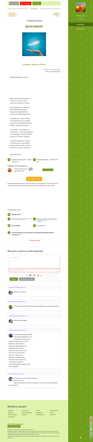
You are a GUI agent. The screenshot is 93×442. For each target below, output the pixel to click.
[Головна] (91, 418)
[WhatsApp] (91, 429)
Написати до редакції (14, 426)
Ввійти (37, 3)
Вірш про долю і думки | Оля (19, 219)
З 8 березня (11, 416)
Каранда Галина (81, 15)
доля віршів (17, 77)
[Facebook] (91, 432)
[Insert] (30, 275)
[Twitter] (91, 434)
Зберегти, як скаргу (27, 279)
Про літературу (41, 225)
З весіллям (25, 410)
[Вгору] (91, 437)
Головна (15, 3)
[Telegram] (91, 427)
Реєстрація (27, 3)
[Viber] (91, 424)
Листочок (10, 412)
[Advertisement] (34, 87)
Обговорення (80, 29)
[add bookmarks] (91, 420)
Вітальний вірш (16, 225)
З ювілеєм (53, 414)
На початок (80, 24)
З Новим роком (40, 414)
